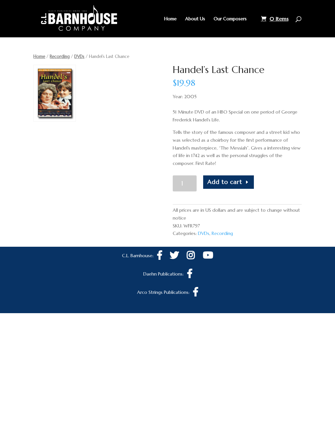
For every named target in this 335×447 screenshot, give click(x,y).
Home (170, 19)
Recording (60, 56)
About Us (195, 19)
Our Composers (230, 19)
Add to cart (224, 182)
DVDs (79, 56)
